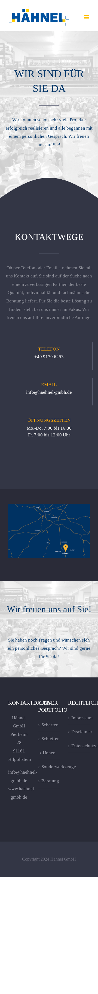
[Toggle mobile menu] (87, 17)
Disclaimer (79, 731)
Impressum (79, 717)
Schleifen (49, 738)
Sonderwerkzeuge (49, 766)
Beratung (49, 780)
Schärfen (49, 724)
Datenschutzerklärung (79, 745)
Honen (49, 752)
